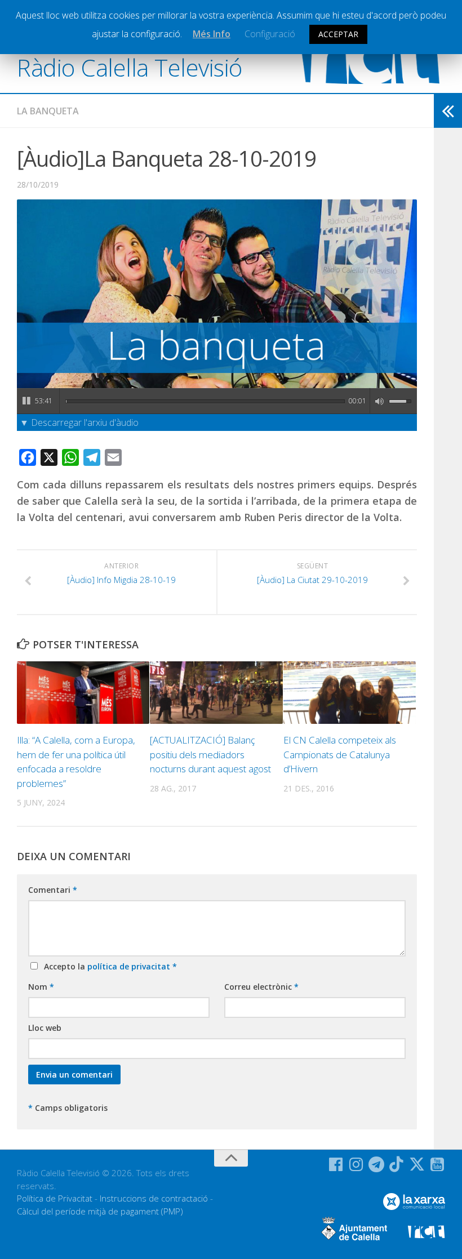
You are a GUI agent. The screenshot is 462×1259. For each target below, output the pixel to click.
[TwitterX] (417, 1164)
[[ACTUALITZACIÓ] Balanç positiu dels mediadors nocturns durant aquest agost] (216, 692)
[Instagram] (356, 1164)
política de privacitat (129, 966)
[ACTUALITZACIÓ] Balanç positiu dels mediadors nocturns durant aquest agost (210, 754)
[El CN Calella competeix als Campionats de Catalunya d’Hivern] (349, 692)
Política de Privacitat (54, 1198)
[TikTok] (397, 1164)
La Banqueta (48, 111)
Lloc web (44, 1027)
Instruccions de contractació (154, 1198)
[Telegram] (376, 1164)
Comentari (52, 889)
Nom (41, 986)
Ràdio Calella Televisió (129, 67)
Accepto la (108, 966)
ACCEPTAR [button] (338, 34)
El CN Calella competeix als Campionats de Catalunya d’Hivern (339, 754)
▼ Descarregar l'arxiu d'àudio (79, 422)
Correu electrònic (261, 986)
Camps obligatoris (68, 1107)
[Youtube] (437, 1164)
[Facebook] (336, 1164)
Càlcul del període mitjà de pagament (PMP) (100, 1211)
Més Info (211, 34)
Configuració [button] (270, 34)
